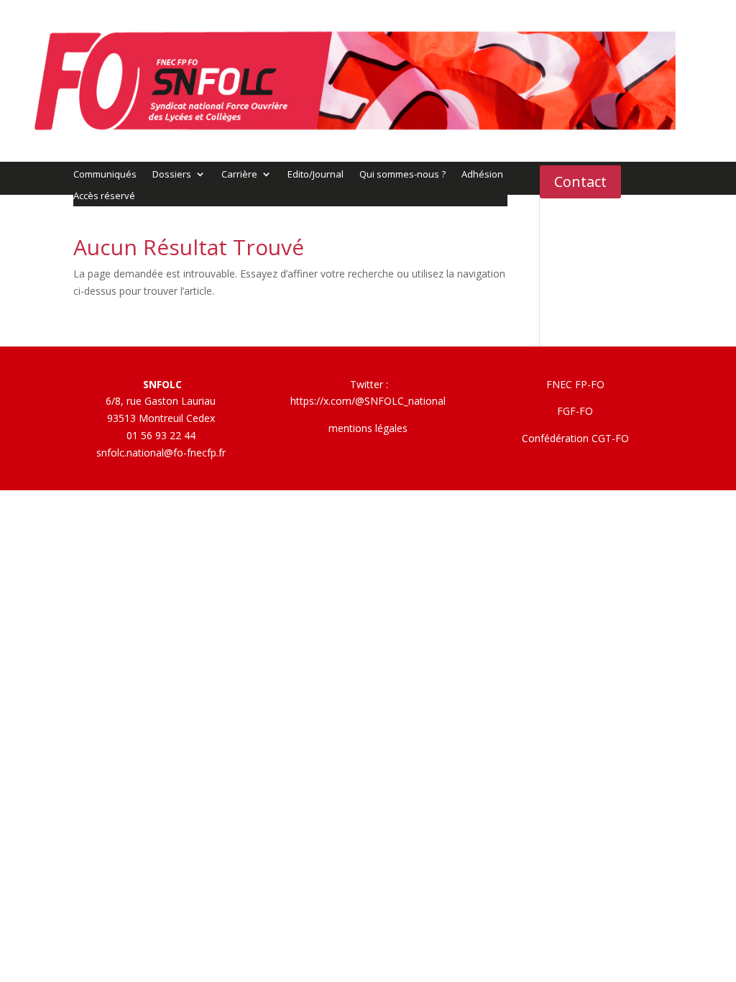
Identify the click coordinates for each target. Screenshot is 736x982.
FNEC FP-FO (575, 384)
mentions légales (368, 428)
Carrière (239, 174)
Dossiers (171, 174)
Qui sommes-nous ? (402, 174)
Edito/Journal (316, 174)
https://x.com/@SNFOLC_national (368, 401)
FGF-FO (575, 411)
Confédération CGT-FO (575, 438)
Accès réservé (104, 196)
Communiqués (105, 174)
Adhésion (482, 174)
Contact (580, 181)
